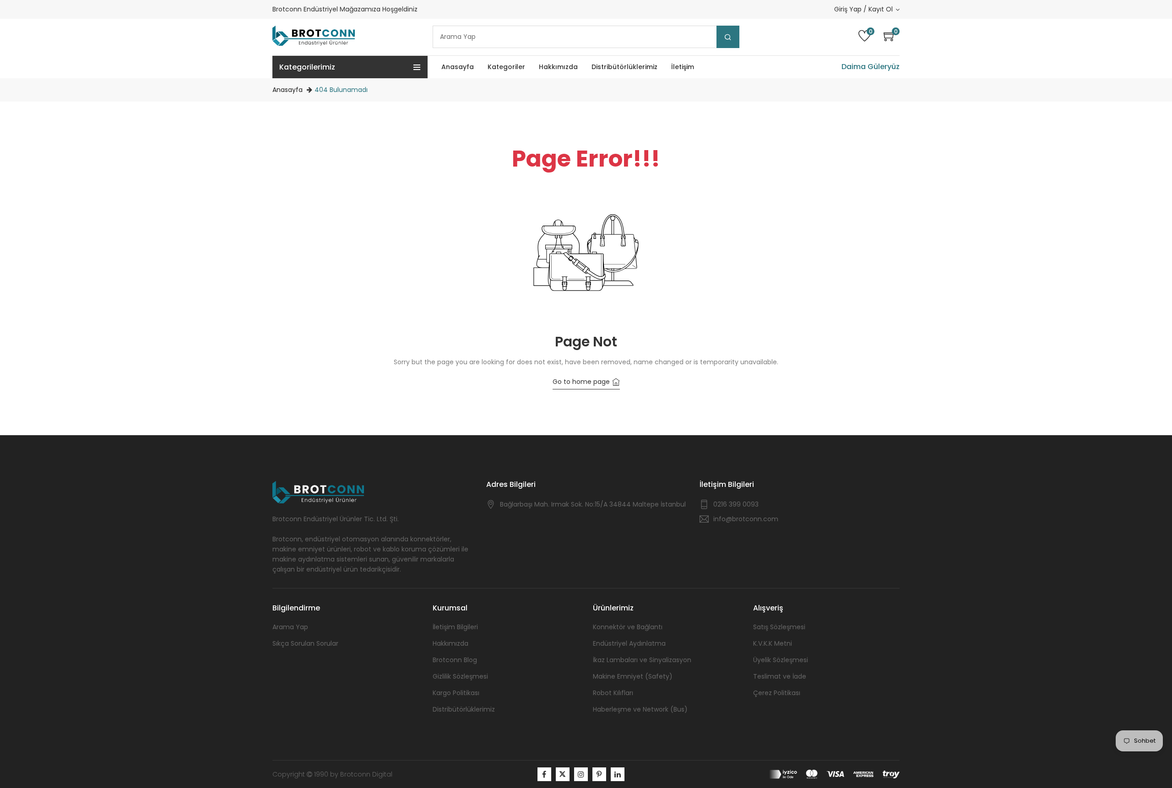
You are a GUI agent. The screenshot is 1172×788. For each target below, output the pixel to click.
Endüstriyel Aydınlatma (629, 643)
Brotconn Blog (455, 659)
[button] (892, 37)
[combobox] (586, 37)
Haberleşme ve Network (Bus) (640, 709)
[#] (544, 774)
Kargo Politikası (456, 692)
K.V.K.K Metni (772, 643)
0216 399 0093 (736, 504)
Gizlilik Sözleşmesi (460, 676)
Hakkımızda (450, 643)
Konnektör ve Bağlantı (627, 626)
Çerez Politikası (776, 692)
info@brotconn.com (745, 519)
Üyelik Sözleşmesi (780, 659)
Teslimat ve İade (779, 676)
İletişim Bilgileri (455, 626)
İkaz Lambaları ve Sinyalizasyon (642, 659)
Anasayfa (287, 89)
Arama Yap (290, 626)
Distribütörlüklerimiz (464, 709)
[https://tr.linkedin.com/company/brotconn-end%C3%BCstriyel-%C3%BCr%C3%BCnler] (617, 774)
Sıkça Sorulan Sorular (305, 643)
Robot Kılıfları (613, 692)
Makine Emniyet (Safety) (633, 676)
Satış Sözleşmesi (779, 626)
